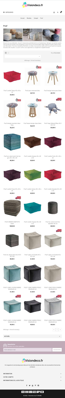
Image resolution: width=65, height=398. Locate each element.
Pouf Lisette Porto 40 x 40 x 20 (52, 157)
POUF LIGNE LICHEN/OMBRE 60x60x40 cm (12, 321)
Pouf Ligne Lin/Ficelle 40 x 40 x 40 (32, 255)
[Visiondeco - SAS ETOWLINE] (32, 360)
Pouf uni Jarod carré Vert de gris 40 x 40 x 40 (12, 157)
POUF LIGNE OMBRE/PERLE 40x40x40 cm (32, 288)
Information (7, 373)
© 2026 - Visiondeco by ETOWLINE (32, 395)
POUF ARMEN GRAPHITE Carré (12, 222)
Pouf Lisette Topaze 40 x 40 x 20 (32, 222)
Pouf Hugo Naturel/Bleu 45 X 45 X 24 (52, 124)
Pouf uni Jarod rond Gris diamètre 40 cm (53, 222)
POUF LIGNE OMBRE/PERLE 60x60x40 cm (32, 321)
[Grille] (6, 53)
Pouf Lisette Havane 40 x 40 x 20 (32, 157)
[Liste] (8, 53)
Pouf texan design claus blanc (32, 123)
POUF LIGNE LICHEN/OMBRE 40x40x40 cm (12, 288)
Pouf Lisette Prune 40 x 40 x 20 (12, 190)
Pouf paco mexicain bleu (32, 90)
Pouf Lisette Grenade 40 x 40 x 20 (53, 190)
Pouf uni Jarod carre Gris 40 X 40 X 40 (12, 255)
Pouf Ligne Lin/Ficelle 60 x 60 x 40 (53, 255)
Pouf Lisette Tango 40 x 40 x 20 (12, 91)
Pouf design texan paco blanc (53, 90)
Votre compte (8, 377)
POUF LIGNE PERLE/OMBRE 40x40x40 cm (52, 288)
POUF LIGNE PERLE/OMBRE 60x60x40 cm (52, 321)
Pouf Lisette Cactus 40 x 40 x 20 (32, 190)
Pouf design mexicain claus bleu (12, 124)
